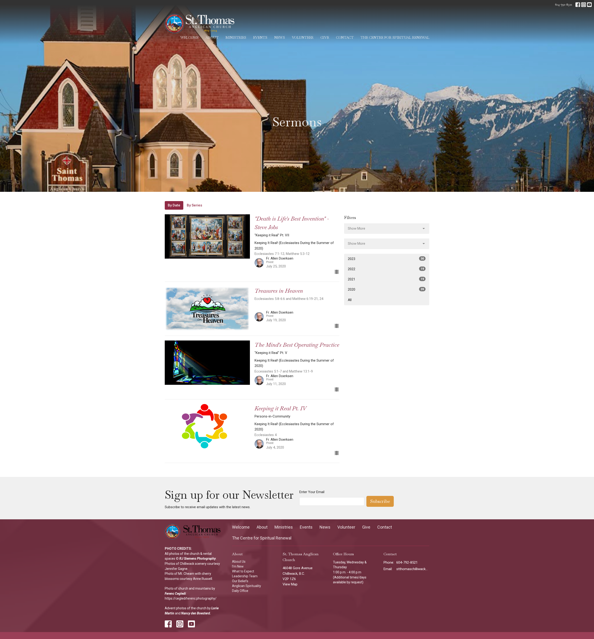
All (350, 300)
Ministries (236, 37)
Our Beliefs (240, 581)
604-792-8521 (563, 4)
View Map (290, 584)
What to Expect (243, 571)
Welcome (189, 37)
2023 (386, 259)
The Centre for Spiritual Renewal (395, 37)
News (279, 37)
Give (324, 37)
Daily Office (240, 591)
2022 (386, 269)
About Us (238, 561)
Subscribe (380, 501)
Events (260, 37)
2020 (386, 289)
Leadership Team (245, 576)
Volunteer (302, 37)
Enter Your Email (311, 492)
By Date (174, 205)
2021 (386, 279)
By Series (194, 205)
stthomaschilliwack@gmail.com (412, 569)
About (212, 37)
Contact (345, 37)
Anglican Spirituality (246, 586)
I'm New (238, 566)
